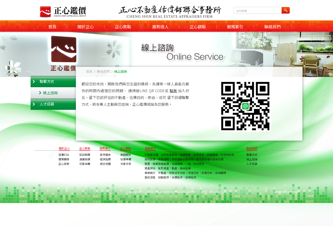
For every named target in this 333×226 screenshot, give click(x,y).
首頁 (52, 26)
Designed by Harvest (286, 191)
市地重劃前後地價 (182, 159)
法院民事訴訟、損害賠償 (176, 154)
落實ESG (63, 154)
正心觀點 (198, 26)
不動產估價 (151, 154)
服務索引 (235, 26)
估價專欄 (125, 159)
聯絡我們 (272, 26)
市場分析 (193, 173)
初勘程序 (163, 177)
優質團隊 (63, 159)
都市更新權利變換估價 (209, 159)
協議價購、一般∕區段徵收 (188, 164)
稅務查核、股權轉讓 (205, 154)
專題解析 (125, 154)
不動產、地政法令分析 (171, 173)
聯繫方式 (47, 81)
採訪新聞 (84, 154)
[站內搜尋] (286, 10)
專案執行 (150, 173)
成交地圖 (105, 164)
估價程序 (177, 177)
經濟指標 (105, 159)
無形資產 (163, 168)
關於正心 (85, 26)
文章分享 (125, 164)
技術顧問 (220, 173)
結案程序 (190, 177)
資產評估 (150, 168)
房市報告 (105, 154)
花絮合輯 (84, 164)
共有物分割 (227, 154)
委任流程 (150, 177)
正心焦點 (123, 26)
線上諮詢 (50, 92)
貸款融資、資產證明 (157, 159)
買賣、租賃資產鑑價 (157, 164)
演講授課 (84, 159)
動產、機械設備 (181, 168)
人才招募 (47, 104)
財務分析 (207, 173)
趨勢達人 (160, 26)
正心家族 (63, 164)
